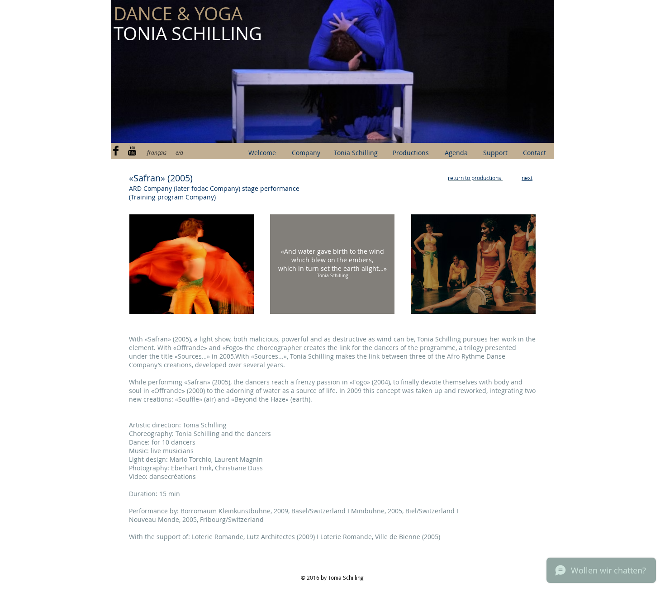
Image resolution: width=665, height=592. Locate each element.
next (527, 177)
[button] (332, 71)
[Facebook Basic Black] (116, 151)
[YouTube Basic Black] (132, 151)
